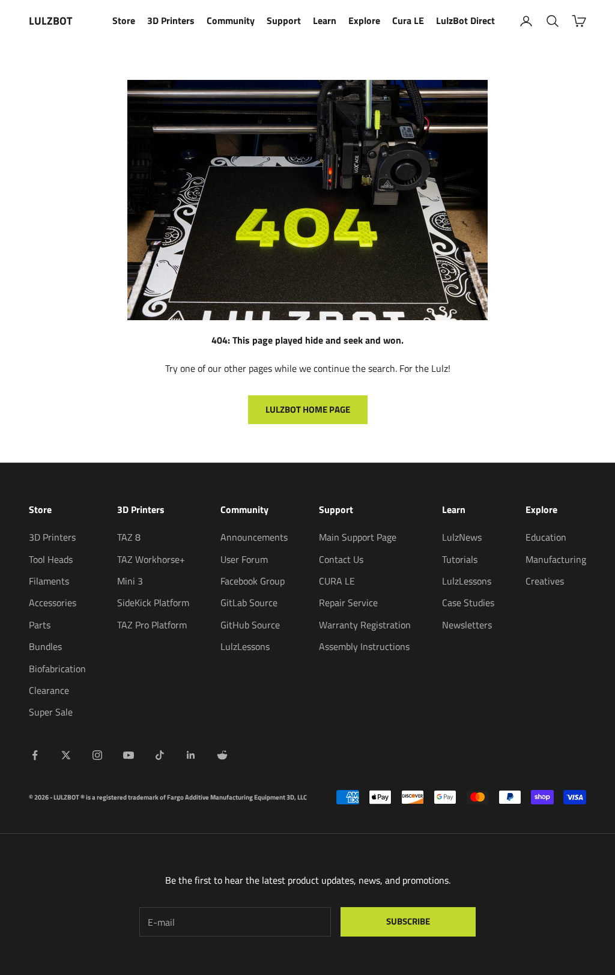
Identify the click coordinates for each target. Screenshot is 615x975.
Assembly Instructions (364, 646)
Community (231, 20)
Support (284, 20)
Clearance (49, 690)
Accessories (52, 602)
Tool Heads (51, 559)
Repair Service (348, 602)
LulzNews (462, 537)
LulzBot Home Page (307, 409)
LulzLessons (245, 646)
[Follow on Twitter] (66, 755)
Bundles (45, 646)
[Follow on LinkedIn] (191, 755)
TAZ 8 (129, 537)
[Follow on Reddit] (222, 755)
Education (546, 537)
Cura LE (408, 20)
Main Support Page (357, 537)
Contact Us (341, 559)
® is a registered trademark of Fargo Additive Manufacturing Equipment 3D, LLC (193, 797)
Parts (39, 625)
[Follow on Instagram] (97, 755)
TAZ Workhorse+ (151, 559)
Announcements (254, 537)
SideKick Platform (153, 602)
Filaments (49, 581)
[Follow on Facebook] (35, 755)
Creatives (545, 581)
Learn (324, 20)
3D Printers (171, 20)
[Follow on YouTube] (129, 755)
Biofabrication (57, 668)
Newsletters (467, 625)
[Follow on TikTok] (160, 755)
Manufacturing (556, 559)
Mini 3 (130, 581)
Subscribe (408, 921)
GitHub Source (250, 625)
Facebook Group (252, 581)
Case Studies (468, 602)
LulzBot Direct (465, 20)
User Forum (244, 559)
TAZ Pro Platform (152, 625)
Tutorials (459, 559)
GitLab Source (248, 602)
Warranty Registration (365, 625)
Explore (364, 20)
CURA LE (337, 581)
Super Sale (51, 712)
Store (123, 20)
